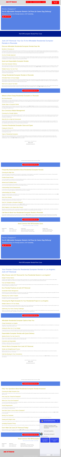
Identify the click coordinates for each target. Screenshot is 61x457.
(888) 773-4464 (38, 66)
